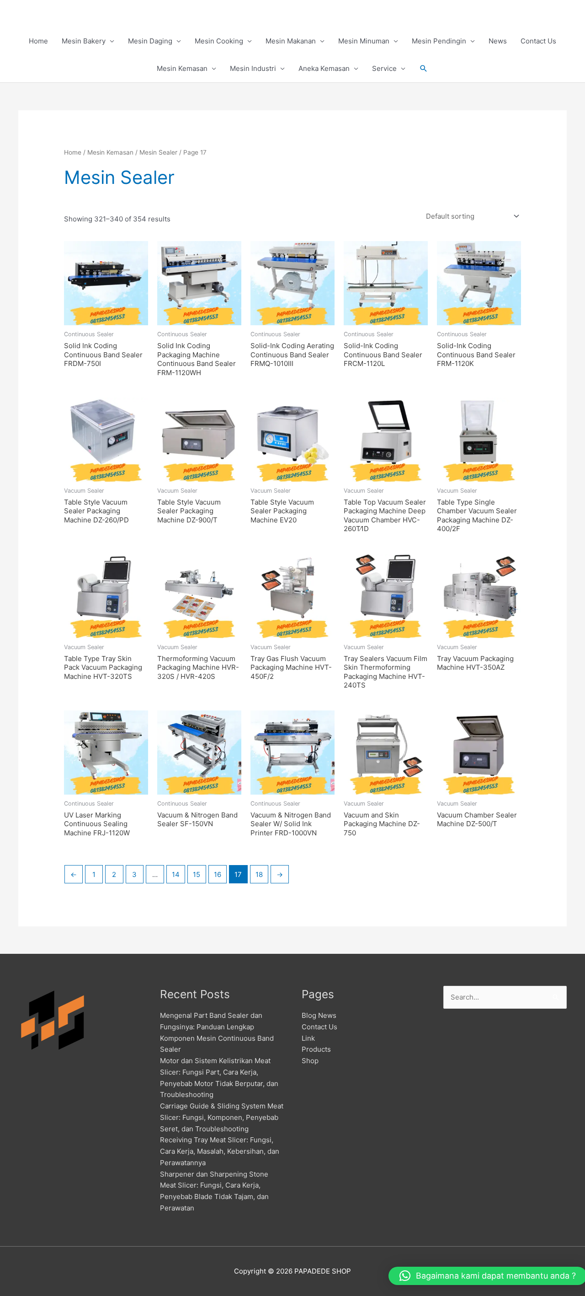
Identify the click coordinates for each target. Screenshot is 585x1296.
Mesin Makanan (291, 41)
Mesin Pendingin (439, 41)
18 (259, 874)
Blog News (319, 1015)
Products (316, 1049)
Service (384, 68)
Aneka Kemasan (324, 68)
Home (38, 41)
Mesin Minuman (363, 41)
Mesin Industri (253, 68)
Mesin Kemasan (182, 68)
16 (217, 874)
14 (176, 874)
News (498, 41)
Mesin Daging (150, 41)
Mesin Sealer (158, 152)
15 (196, 874)
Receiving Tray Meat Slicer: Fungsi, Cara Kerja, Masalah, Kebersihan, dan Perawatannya (219, 1151)
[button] (423, 68)
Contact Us (538, 41)
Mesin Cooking (219, 41)
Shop (310, 1060)
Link (308, 1038)
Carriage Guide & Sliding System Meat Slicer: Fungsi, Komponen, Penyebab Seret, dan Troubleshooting (221, 1117)
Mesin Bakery (84, 41)
